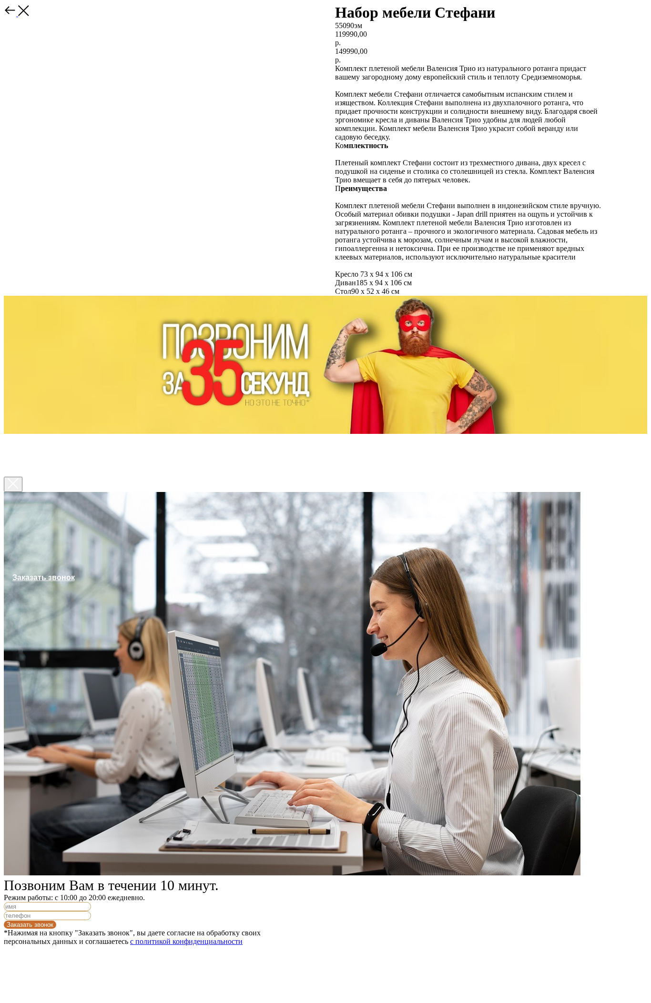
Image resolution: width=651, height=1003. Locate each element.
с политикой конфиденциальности (186, 941)
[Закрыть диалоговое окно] (13, 484)
